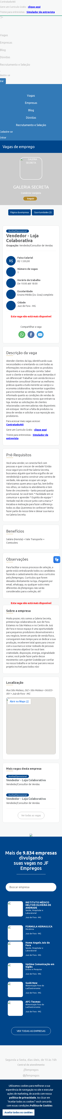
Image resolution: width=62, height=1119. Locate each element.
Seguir (30, 198)
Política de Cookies (41, 1105)
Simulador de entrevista (41, 12)
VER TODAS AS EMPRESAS (31, 1031)
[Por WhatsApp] (21, 334)
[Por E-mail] (40, 334)
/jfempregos (31, 1069)
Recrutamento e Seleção (31, 125)
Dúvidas (31, 117)
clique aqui (34, 7)
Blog (31, 110)
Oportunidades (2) (43, 212)
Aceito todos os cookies (18, 1112)
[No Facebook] (31, 334)
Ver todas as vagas (31, 815)
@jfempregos (31, 1075)
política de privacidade (22, 1097)
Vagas (31, 95)
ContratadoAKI (15, 424)
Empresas (31, 102)
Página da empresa (19, 212)
